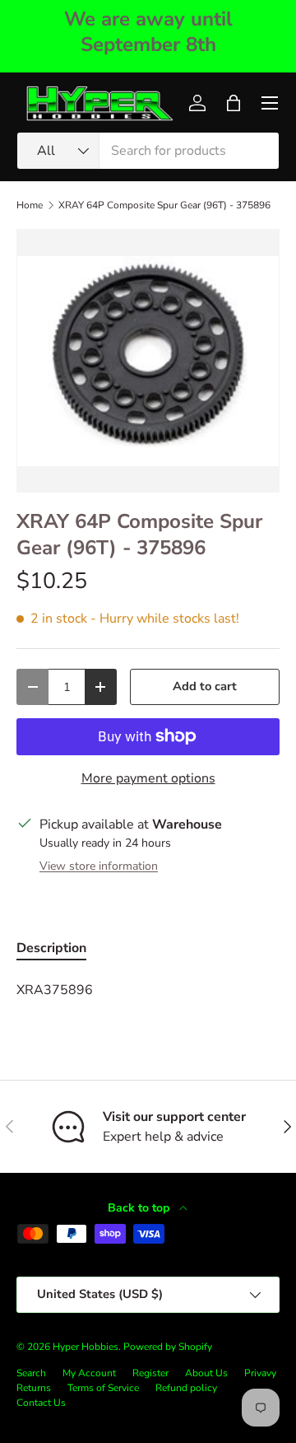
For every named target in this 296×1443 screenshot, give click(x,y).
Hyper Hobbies (85, 1346)
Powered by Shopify (167, 1346)
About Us (206, 1373)
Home (29, 205)
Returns (33, 1387)
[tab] (51, 948)
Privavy (260, 1373)
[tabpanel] (148, 990)
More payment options (148, 778)
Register (150, 1373)
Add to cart (205, 686)
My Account (89, 1373)
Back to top (140, 1208)
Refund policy (186, 1387)
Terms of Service (103, 1387)
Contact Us (41, 1402)
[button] (233, 103)
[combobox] (148, 151)
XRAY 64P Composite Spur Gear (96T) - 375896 (164, 205)
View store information (98, 866)
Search (31, 1373)
